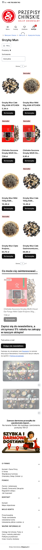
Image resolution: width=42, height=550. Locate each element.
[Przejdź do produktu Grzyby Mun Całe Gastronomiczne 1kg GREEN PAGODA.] (31, 229)
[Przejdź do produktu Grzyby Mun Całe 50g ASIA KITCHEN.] (10, 85)
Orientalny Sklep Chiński (11, 476)
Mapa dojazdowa (8, 505)
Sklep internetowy (18, 547)
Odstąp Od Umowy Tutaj (11, 532)
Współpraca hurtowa (10, 474)
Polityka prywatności (10, 537)
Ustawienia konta (8, 520)
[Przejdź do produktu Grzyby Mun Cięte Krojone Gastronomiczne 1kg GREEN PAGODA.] (10, 229)
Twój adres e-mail (7, 340)
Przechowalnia (7, 515)
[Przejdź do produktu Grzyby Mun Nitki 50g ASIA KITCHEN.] (31, 85)
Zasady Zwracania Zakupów (13, 488)
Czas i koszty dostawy (10, 539)
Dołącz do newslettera (13, 346)
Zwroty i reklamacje (9, 486)
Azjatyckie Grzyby (34, 35)
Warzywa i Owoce (10, 35)
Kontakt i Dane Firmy (10, 469)
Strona (18, 66)
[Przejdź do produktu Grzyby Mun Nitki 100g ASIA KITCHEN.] (10, 181)
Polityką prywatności (17, 356)
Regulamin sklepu (8, 491)
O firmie (5, 472)
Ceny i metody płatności (11, 534)
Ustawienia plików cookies (12, 522)
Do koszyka (8, 113)
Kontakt (5, 503)
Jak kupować (7, 493)
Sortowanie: (6, 54)
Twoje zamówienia (9, 517)
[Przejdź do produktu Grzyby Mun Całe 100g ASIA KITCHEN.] (31, 181)
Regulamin (25, 351)
